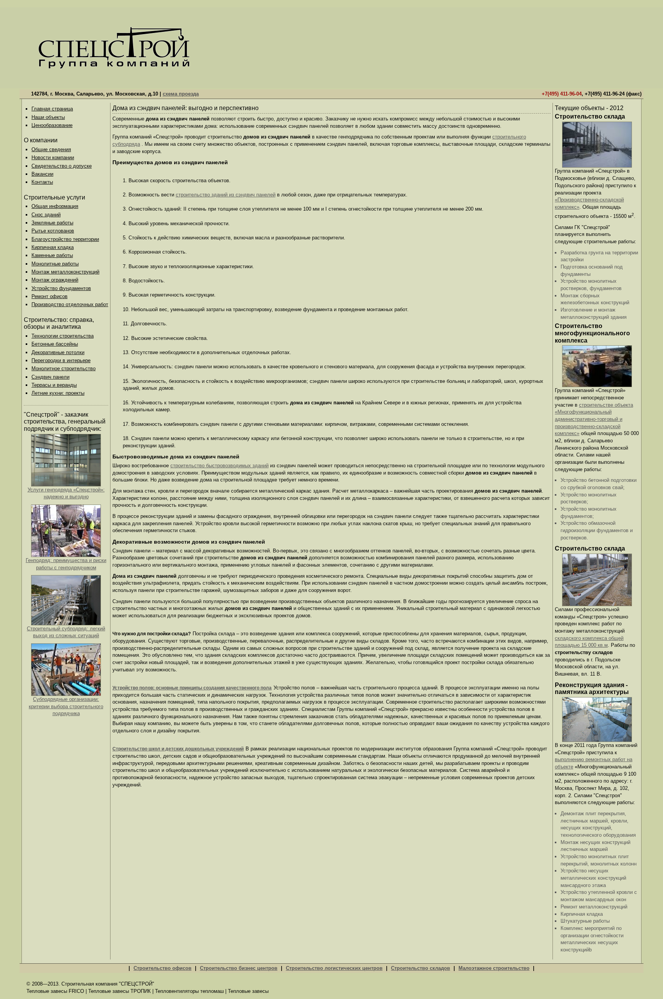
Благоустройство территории (65, 239)
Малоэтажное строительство (493, 968)
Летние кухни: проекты (57, 393)
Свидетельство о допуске (61, 166)
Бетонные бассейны (54, 344)
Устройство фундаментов (61, 288)
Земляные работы (52, 223)
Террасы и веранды (54, 385)
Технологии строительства (62, 336)
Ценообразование (52, 125)
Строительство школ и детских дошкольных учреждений (178, 749)
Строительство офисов (162, 968)
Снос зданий (46, 215)
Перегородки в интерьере (61, 360)
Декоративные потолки (57, 352)
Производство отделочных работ (69, 304)
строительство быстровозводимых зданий (219, 465)
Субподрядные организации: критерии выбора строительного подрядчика (66, 706)
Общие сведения (51, 149)
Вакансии (42, 174)
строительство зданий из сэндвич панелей (225, 195)
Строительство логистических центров (334, 968)
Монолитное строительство (63, 368)
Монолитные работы (55, 264)
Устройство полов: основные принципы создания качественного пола (192, 688)
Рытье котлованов (52, 231)
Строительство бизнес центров (238, 968)
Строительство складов (420, 968)
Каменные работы (52, 255)
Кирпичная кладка (52, 247)
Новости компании (52, 157)
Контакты (42, 182)
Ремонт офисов (49, 296)
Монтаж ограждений (54, 280)
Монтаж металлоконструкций (65, 272)
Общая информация (54, 206)
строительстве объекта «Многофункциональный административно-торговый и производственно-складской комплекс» (594, 419)
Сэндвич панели (50, 377)
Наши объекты (48, 117)
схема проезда (181, 94)
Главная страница (52, 109)
